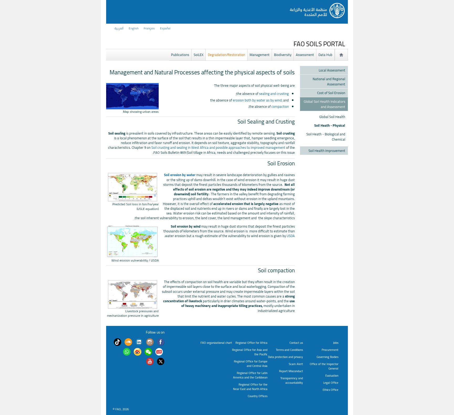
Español (165, 28)
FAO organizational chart (216, 342)
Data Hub (325, 55)
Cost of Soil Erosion (331, 93)
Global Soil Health (332, 117)
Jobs (335, 342)
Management (260, 55)
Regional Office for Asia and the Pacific (249, 352)
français (149, 28)
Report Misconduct (291, 371)
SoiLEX (198, 55)
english (133, 28)
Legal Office (330, 382)
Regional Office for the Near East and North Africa (250, 387)
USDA (291, 236)
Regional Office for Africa (251, 342)
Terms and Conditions (289, 349)
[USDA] (132, 255)
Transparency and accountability (291, 380)
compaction (280, 106)
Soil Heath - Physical (329, 125)
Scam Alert (296, 364)
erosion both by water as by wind (257, 100)
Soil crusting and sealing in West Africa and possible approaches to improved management (218, 147)
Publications (180, 55)
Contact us (296, 342)
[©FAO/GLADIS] (132, 199)
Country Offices (257, 396)
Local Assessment (332, 70)
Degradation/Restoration (226, 55)
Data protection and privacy (285, 357)
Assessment (305, 55)
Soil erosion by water (179, 175)
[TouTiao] (159, 352)
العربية (119, 28)
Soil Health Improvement (326, 150)
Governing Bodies (327, 357)
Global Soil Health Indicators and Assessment (324, 104)
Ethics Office (330, 389)
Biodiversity (282, 55)
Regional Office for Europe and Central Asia (250, 363)
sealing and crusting (274, 93)
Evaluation (331, 375)
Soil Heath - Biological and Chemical (325, 136)
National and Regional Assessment (329, 81)
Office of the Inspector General (324, 366)
